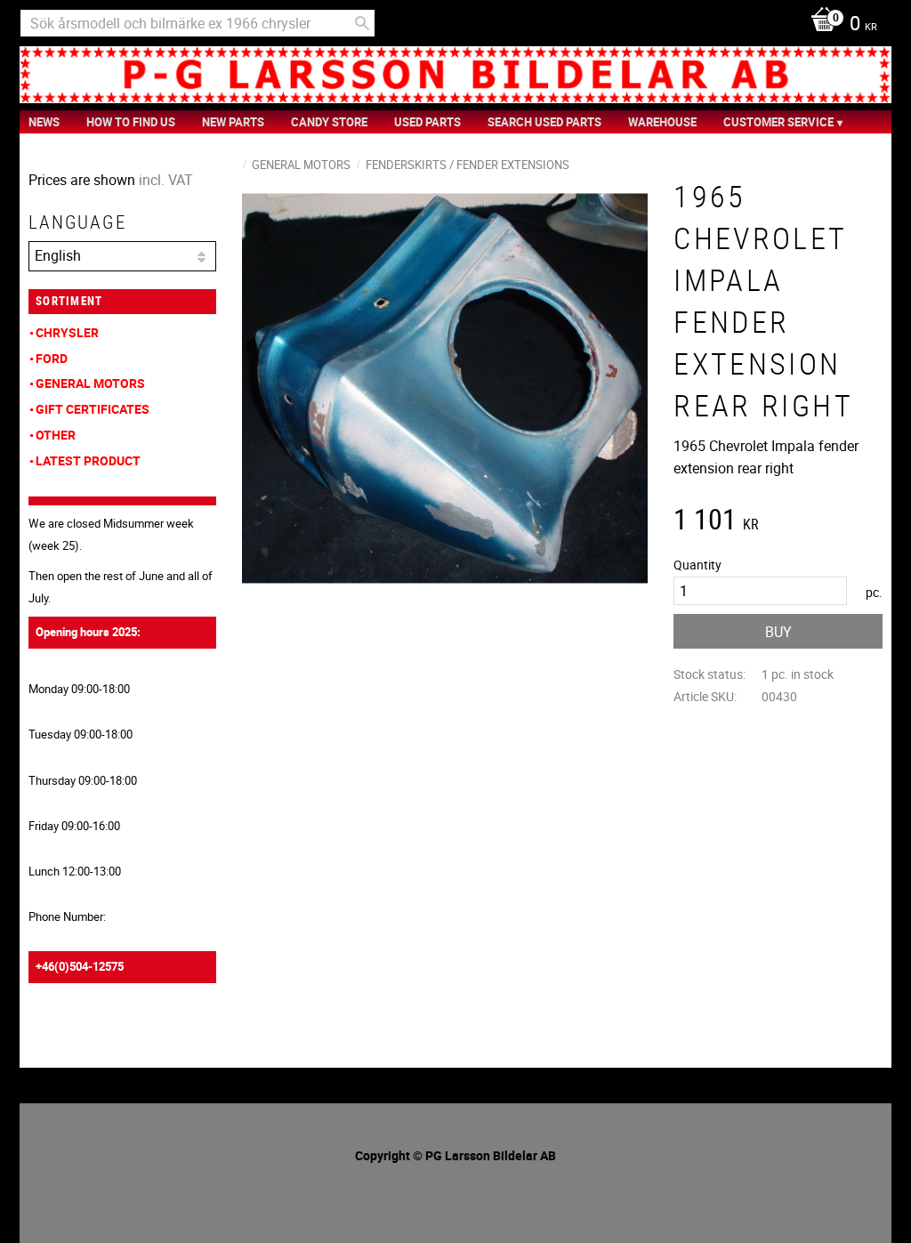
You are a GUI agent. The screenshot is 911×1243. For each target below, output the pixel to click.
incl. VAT (166, 180)
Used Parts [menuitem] (427, 122)
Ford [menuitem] (52, 358)
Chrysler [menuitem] (67, 332)
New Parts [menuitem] (233, 122)
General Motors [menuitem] (90, 383)
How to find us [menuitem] (130, 122)
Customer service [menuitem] (778, 122)
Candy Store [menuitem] (329, 122)
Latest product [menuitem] (88, 460)
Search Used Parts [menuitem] (544, 122)
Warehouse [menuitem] (662, 122)
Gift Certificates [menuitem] (92, 408)
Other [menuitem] (56, 434)
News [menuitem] (44, 122)
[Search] (362, 23)
